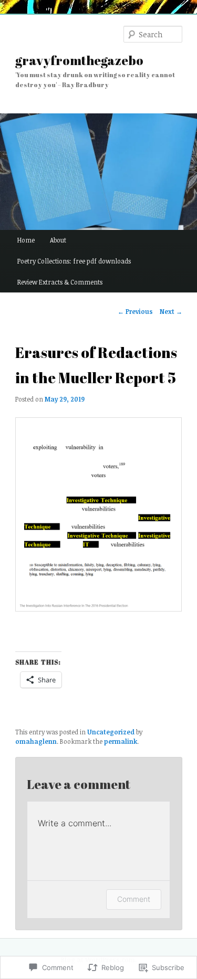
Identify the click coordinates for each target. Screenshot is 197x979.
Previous (135, 311)
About (58, 240)
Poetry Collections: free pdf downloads (74, 261)
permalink (120, 741)
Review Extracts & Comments (59, 282)
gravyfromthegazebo (79, 60)
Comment (133, 898)
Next (171, 311)
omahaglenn (36, 741)
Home (26, 240)
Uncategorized (110, 732)
